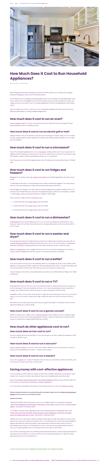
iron (47, 335)
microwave (42, 152)
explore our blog (67, 386)
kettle (53, 263)
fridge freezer (32, 202)
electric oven (20, 123)
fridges (35, 177)
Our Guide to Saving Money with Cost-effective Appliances (34, 380)
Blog (16, 3)
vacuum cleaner (20, 347)
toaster (20, 360)
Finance (26, 449)
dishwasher (15, 222)
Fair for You (46, 386)
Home (11, 3)
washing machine (22, 243)
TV (30, 286)
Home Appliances (52, 449)
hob (33, 138)
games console (42, 315)
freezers (43, 177)
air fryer (67, 374)
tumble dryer (21, 249)
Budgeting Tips (34, 449)
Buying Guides (43, 449)
